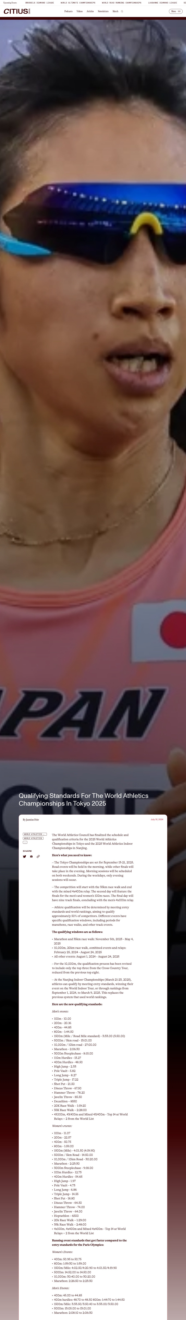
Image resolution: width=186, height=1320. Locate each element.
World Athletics (33, 838)
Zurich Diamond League (171, 2)
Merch (115, 11)
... (25, 842)
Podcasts (68, 11)
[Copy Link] (38, 856)
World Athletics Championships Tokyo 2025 (35, 834)
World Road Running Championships (62, 2)
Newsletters (103, 11)
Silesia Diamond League (138, 2)
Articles (90, 11)
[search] (122, 11)
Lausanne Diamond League (103, 2)
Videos (80, 11)
